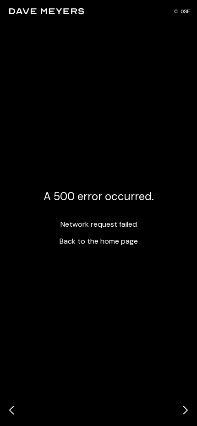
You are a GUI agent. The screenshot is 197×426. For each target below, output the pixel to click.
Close (182, 11)
